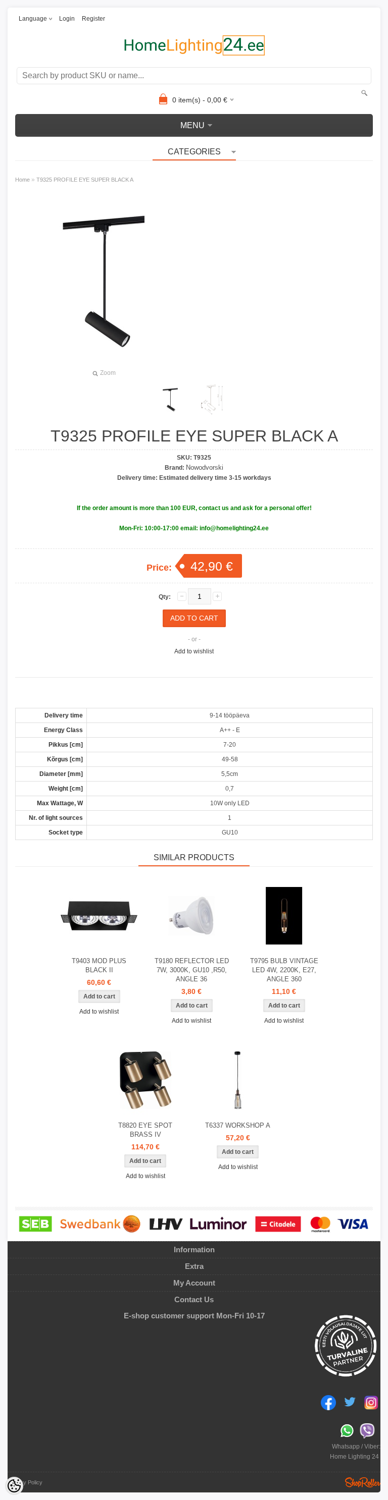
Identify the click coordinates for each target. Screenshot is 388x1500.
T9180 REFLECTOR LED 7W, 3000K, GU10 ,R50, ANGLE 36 (192, 970)
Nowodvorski (204, 467)
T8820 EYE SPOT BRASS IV (145, 1130)
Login (67, 18)
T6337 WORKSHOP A (237, 1125)
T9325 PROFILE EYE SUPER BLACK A (84, 180)
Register (93, 18)
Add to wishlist (194, 651)
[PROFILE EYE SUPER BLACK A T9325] (170, 399)
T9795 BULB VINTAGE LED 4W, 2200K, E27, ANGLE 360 (284, 970)
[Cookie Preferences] (14, 1486)
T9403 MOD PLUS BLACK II (99, 965)
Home (22, 180)
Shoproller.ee (362, 1482)
